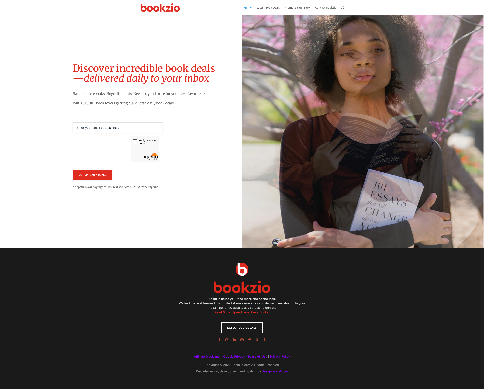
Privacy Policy (280, 356)
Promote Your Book (297, 7)
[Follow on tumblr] (265, 340)
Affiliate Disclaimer (207, 356)
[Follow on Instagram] (227, 340)
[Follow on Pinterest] (250, 340)
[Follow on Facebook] (219, 340)
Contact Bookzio (326, 7)
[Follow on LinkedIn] (234, 340)
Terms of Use (257, 356)
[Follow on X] (257, 340)
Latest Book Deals (268, 7)
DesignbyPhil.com (275, 371)
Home (248, 7)
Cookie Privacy (234, 356)
